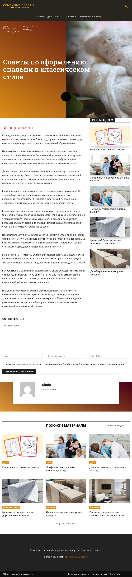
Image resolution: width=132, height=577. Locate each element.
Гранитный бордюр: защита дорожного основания (105, 242)
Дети (5, 462)
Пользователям (99, 574)
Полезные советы (11, 507)
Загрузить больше (65, 523)
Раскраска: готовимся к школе (107, 149)
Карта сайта (115, 574)
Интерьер (27, 30)
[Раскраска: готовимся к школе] (110, 136)
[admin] (29, 389)
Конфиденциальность (78, 574)
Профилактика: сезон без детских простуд (61, 469)
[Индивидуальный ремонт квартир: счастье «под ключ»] (109, 491)
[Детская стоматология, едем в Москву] (110, 196)
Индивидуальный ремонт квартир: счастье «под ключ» (106, 514)
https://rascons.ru (49, 389)
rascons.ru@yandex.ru (76, 556)
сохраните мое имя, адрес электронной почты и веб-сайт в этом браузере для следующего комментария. (65, 364)
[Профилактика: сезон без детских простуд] (110, 165)
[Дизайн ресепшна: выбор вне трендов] (110, 258)
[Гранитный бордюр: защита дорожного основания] (110, 227)
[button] (126, 6)
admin (46, 384)
